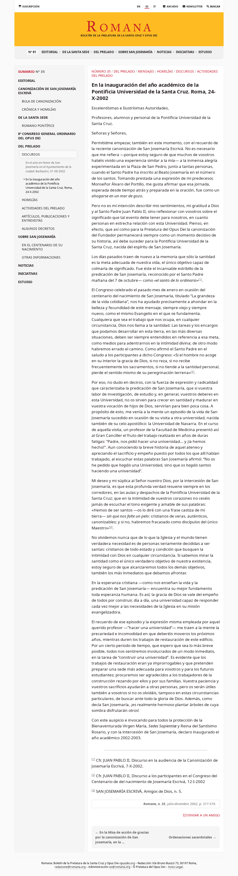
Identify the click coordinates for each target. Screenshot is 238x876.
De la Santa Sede (75, 52)
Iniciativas (185, 52)
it (154, 6)
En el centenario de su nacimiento (42, 247)
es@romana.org (119, 867)
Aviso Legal (175, 867)
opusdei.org (127, 863)
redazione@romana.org (70, 867)
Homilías (30, 200)
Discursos (31, 154)
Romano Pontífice (38, 125)
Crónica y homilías (39, 109)
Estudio (205, 52)
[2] (192, 372)
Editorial (50, 52)
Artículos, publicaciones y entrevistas (45, 218)
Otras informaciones (41, 257)
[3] (110, 527)
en (138, 6)
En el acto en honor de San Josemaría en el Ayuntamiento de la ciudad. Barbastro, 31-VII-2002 (48, 167)
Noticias (164, 52)
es (146, 6)
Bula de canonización (41, 101)
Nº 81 (32, 52)
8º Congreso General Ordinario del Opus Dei (47, 135)
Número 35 (101, 71)
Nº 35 (40, 71)
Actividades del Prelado (43, 208)
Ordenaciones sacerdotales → (192, 837)
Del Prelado (104, 52)
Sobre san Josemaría (135, 52)
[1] (200, 279)
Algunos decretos (38, 228)
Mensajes (146, 71)
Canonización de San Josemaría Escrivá (47, 90)
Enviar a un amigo (203, 815)
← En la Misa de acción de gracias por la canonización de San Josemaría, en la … (122, 837)
